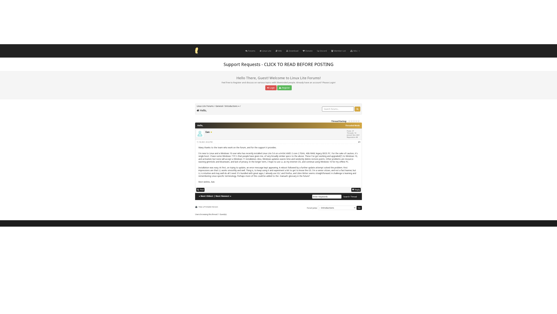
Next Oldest (207, 196)
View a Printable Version (208, 207)
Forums (251, 50)
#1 (359, 142)
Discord (323, 50)
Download (293, 50)
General (219, 106)
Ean (208, 132)
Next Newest (222, 196)
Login (272, 87)
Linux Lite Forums (205, 106)
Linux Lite (266, 50)
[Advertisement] (278, 22)
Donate (309, 50)
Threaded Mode (352, 125)
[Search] (357, 109)
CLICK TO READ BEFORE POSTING (298, 64)
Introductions (231, 106)
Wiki (279, 50)
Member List (339, 50)
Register (285, 87)
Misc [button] (355, 50)
